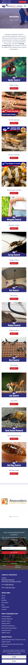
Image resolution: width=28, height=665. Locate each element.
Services (4, 600)
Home (3, 595)
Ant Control (14, 401)
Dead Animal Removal (14, 435)
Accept (14, 657)
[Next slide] (27, 501)
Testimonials (5, 607)
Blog (3, 605)
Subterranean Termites (14, 190)
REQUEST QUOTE (7, 2)
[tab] (10, 516)
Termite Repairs (6, 616)
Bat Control (14, 295)
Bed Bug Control (14, 470)
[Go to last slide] (1, 501)
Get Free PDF (14, 552)
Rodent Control (14, 330)
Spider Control (14, 85)
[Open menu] (25, 6)
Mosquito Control (14, 225)
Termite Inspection (14, 120)
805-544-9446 (7, 1)
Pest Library (5, 602)
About (3, 598)
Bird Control (14, 365)
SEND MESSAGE (9, 584)
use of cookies (17, 653)
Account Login (22, 2)
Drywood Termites (14, 155)
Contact (4, 609)
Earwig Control (14, 260)
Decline (14, 661)
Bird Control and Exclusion (9, 628)
